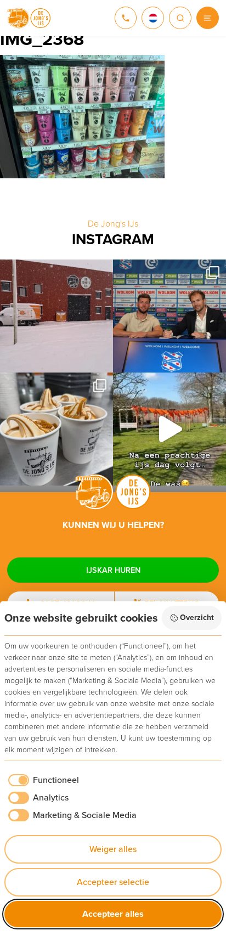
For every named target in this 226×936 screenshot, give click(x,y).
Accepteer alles (113, 913)
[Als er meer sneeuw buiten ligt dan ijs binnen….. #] (56, 316)
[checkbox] (41, 780)
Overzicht (197, 617)
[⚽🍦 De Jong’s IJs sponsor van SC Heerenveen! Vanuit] (169, 316)
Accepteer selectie (113, 882)
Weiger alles (113, 849)
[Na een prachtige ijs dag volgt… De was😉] (169, 429)
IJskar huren (113, 570)
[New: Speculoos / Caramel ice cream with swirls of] (56, 429)
